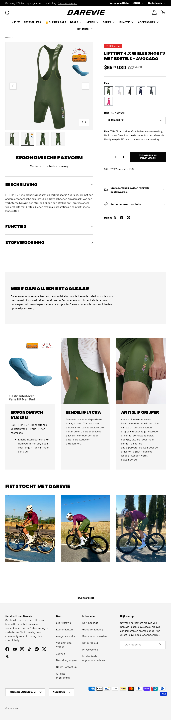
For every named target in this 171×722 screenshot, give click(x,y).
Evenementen (64, 629)
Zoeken (60, 653)
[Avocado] (108, 90)
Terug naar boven (85, 597)
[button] (163, 12)
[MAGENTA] (108, 101)
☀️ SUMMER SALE (55, 22)
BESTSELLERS (32, 22)
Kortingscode (90, 622)
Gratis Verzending (92, 629)
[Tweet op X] (115, 217)
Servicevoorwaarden (94, 636)
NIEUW (16, 22)
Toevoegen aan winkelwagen (147, 157)
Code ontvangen (67, 3)
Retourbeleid (90, 642)
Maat (114, 112)
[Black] (130, 90)
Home (8, 37)
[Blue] (140, 90)
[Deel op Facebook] (121, 217)
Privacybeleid (90, 649)
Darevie (15, 708)
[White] (119, 90)
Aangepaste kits (65, 636)
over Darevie (63, 622)
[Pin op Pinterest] (128, 217)
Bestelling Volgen (66, 660)
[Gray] (151, 90)
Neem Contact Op (66, 666)
